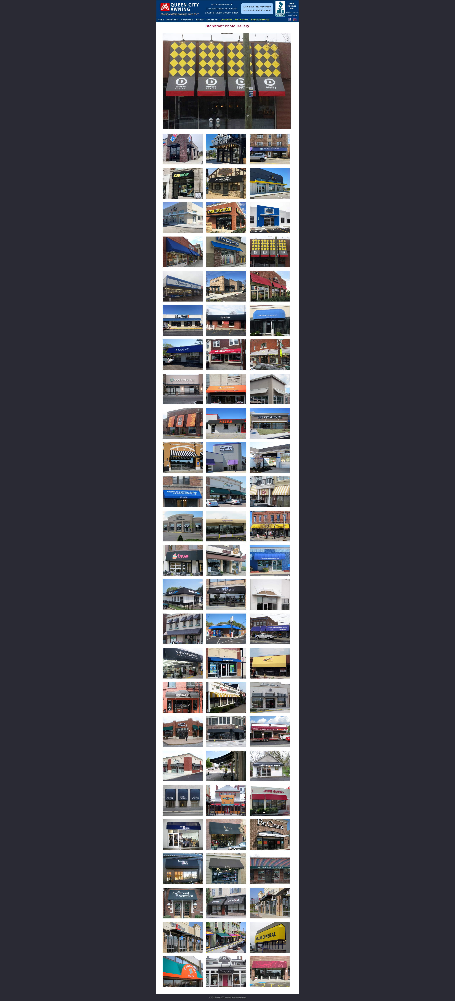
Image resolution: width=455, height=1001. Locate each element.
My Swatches (241, 20)
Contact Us (226, 20)
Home (161, 20)
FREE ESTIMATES (260, 20)
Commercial (187, 20)
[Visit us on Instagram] (294, 19)
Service (200, 20)
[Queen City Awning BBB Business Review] (286, 15)
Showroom (212, 20)
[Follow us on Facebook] (289, 19)
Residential (172, 20)
